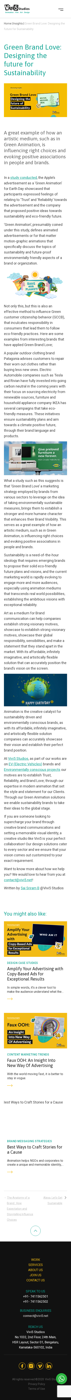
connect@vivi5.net (35, 1316)
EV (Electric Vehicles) (25, 764)
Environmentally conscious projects (32, 770)
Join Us (35, 1275)
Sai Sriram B (30, 888)
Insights (18, 23)
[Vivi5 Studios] (17, 9)
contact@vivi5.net (18, 880)
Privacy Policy (36, 1384)
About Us (35, 1270)
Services (35, 1265)
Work (35, 1260)
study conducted (23, 177)
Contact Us (35, 1280)
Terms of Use (36, 1388)
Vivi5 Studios (18, 758)
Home (7, 23)
